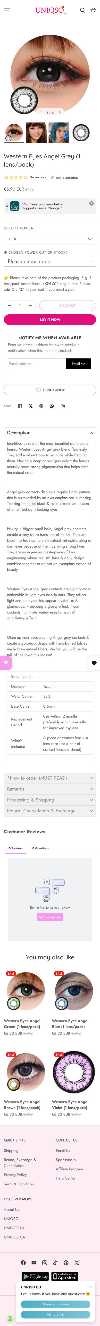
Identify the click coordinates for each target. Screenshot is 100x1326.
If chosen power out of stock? (36, 252)
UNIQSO (11, 1218)
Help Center (65, 1178)
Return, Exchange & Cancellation (20, 1162)
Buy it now (50, 319)
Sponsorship (66, 1160)
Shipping (11, 1150)
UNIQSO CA (14, 1237)
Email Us (63, 1150)
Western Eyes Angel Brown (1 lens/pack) (22, 1104)
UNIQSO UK (14, 1228)
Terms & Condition (19, 1184)
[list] (50, 74)
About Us (11, 1209)
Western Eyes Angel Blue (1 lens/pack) (70, 1023)
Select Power (19, 228)
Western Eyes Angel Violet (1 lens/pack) (70, 1104)
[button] (50, 432)
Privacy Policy (15, 1175)
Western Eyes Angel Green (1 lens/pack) (22, 1023)
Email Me (78, 363)
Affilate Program (69, 1169)
